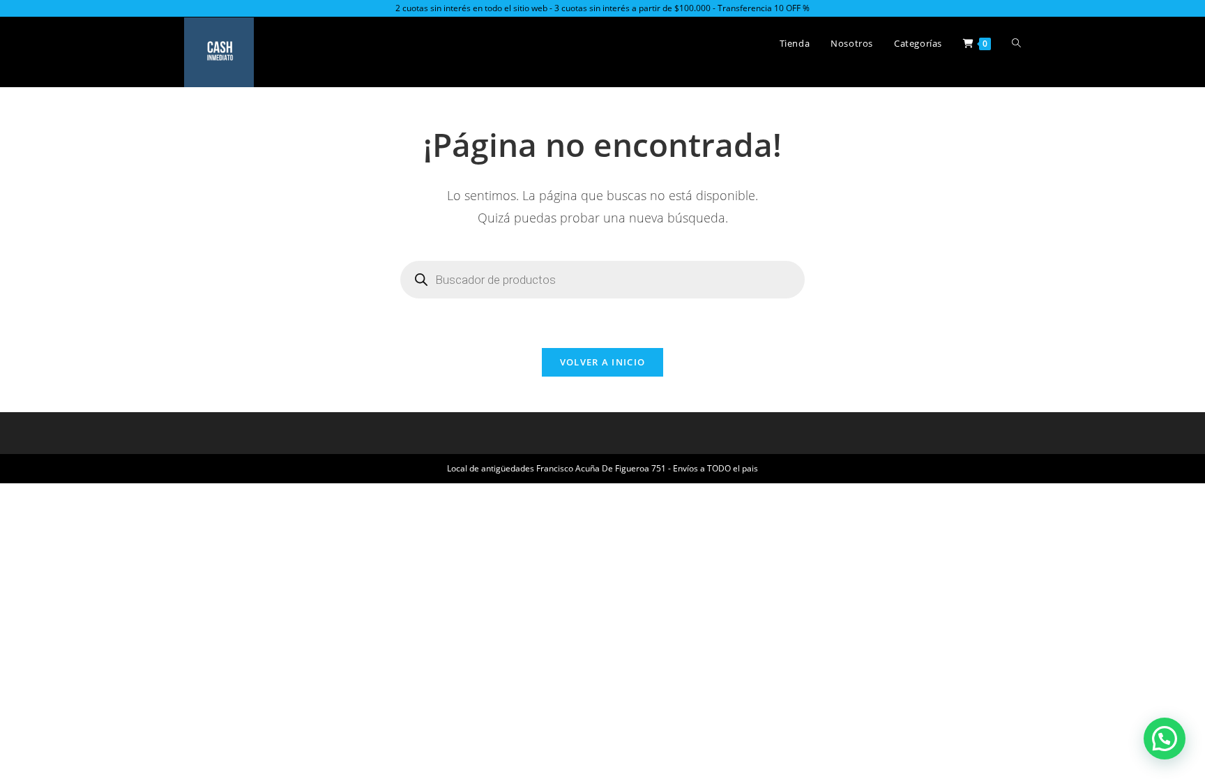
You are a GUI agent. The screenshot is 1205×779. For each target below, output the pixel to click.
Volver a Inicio (603, 362)
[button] (1164, 738)
